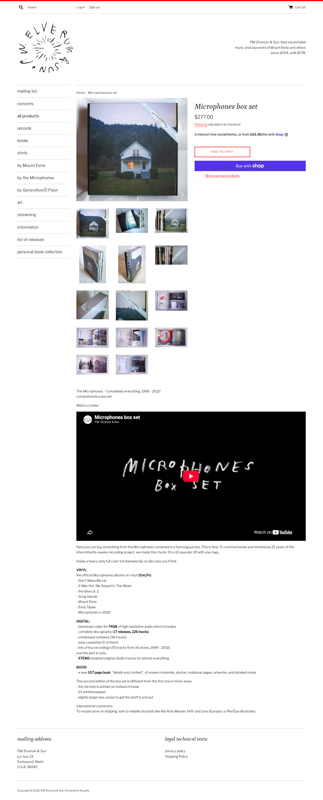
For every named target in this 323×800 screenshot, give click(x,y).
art (19, 202)
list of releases (30, 239)
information (28, 227)
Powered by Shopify (77, 790)
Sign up (94, 7)
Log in (80, 7)
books (22, 140)
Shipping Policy (176, 756)
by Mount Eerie (31, 165)
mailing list (27, 91)
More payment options (222, 175)
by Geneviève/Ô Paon (37, 190)
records (24, 128)
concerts (25, 103)
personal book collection (39, 251)
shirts (22, 153)
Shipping (201, 124)
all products (28, 116)
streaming (26, 214)
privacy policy (175, 751)
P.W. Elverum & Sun (52, 790)
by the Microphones (35, 177)
